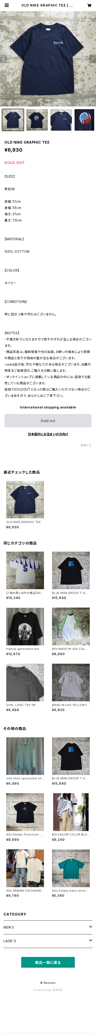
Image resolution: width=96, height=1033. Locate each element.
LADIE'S (10, 941)
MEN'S (9, 927)
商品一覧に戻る (48, 962)
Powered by (43, 990)
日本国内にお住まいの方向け (48, 434)
